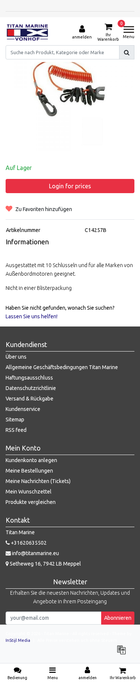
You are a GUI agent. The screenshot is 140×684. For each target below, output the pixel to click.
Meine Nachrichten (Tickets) (38, 481)
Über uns (16, 357)
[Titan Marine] (27, 32)
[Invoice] (123, 653)
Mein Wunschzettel (29, 492)
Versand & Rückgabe (29, 399)
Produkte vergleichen (31, 502)
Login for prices (70, 186)
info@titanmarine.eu (35, 553)
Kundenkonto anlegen (31, 460)
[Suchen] (127, 52)
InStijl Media (18, 640)
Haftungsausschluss (29, 378)
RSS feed (16, 430)
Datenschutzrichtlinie (31, 388)
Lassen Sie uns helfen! (31, 316)
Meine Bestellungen (29, 471)
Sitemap (15, 420)
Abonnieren (117, 618)
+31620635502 (28, 543)
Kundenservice (23, 409)
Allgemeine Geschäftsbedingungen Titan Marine (62, 367)
